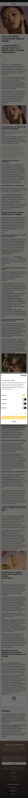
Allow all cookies (14, 417)
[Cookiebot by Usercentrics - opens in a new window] (20, 375)
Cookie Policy (16, 389)
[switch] (24, 399)
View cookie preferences (18, 413)
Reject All (14, 421)
